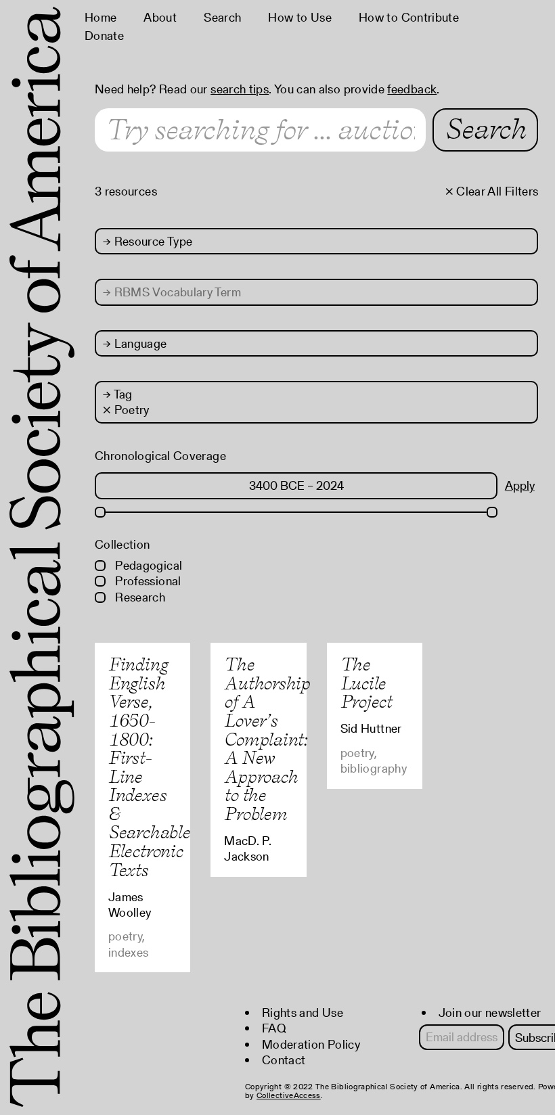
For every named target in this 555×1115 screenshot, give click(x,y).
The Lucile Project (366, 683)
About (160, 17)
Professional (146, 580)
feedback (412, 89)
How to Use (300, 17)
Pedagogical (147, 565)
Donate (104, 35)
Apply (520, 485)
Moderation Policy (311, 1044)
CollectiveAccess (289, 1095)
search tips (239, 89)
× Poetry (126, 409)
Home (100, 17)
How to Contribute (409, 17)
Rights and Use (302, 1012)
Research (138, 597)
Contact (284, 1059)
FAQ (274, 1028)
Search (222, 17)
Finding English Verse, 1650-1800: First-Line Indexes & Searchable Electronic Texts (149, 767)
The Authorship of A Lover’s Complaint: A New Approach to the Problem (267, 739)
